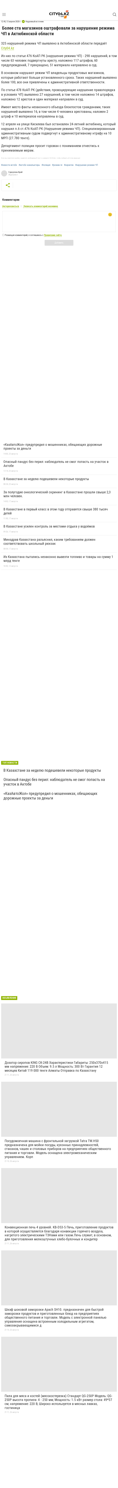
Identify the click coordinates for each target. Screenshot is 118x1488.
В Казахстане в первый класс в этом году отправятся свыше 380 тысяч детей (55, 511)
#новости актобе (9, 165)
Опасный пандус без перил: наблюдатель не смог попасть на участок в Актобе (56, 464)
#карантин (69, 165)
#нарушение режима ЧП (86, 165)
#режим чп (57, 165)
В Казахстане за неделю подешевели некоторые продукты (46, 479)
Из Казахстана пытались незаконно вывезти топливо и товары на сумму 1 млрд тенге (58, 559)
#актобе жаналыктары (29, 165)
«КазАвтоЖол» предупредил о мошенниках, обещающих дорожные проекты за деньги (52, 447)
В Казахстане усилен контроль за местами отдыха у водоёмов (49, 526)
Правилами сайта (53, 235)
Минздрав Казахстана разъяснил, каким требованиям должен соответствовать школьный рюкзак (49, 542)
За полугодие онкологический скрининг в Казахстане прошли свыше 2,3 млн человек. (57, 494)
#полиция (46, 165)
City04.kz (7, 48)
